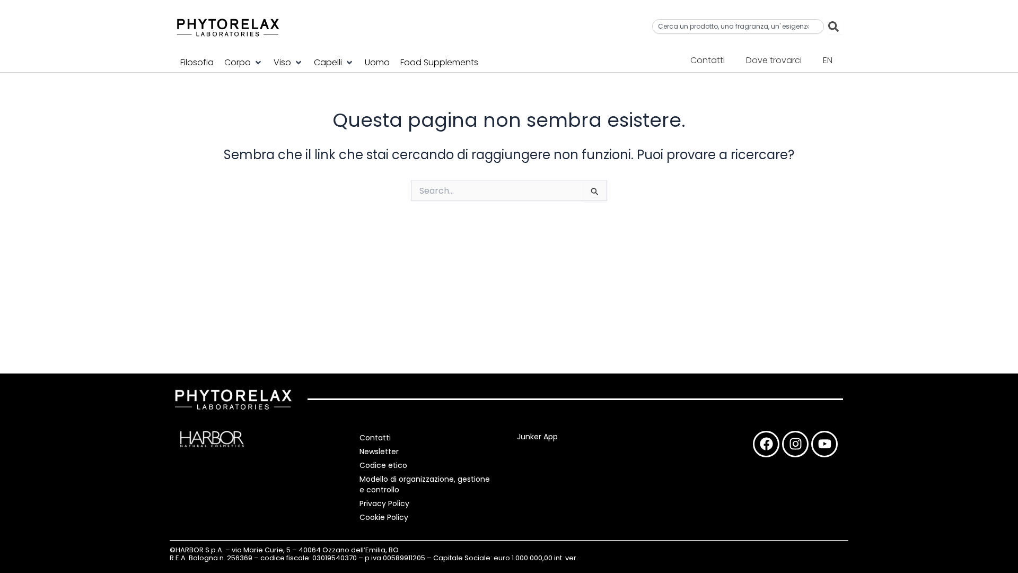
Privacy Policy (384, 503)
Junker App (537, 436)
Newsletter (379, 451)
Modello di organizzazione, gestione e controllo (424, 484)
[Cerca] (835, 26)
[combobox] (738, 26)
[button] (243, 62)
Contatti (707, 60)
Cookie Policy (383, 517)
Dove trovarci (774, 60)
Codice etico (383, 465)
